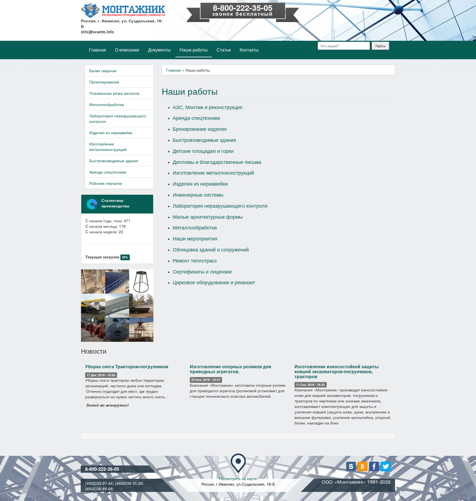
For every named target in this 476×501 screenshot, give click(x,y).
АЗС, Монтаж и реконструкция (207, 106)
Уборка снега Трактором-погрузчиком (126, 366)
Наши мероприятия (195, 238)
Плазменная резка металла (114, 93)
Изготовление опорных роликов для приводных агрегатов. (230, 369)
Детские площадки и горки (203, 150)
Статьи (224, 50)
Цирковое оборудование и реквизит (214, 282)
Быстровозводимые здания (113, 160)
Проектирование (104, 82)
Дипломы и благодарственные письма (217, 161)
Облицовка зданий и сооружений (211, 249)
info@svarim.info (97, 31)
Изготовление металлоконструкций (108, 146)
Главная (97, 50)
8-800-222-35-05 (242, 7)
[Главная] (123, 10)
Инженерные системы (198, 194)
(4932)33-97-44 (99, 483)
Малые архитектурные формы (208, 216)
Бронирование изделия (200, 128)
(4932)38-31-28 (129, 483)
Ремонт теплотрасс (195, 260)
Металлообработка (106, 104)
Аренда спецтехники (107, 172)
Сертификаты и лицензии (202, 271)
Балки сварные (103, 70)
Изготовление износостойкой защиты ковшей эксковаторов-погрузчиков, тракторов (336, 371)
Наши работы (194, 50)
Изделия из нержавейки (110, 132)
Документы (159, 50)
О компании (127, 50)
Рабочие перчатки (105, 183)
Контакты (249, 50)
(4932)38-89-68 (99, 488)
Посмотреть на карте (238, 478)
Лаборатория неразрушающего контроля (117, 118)
